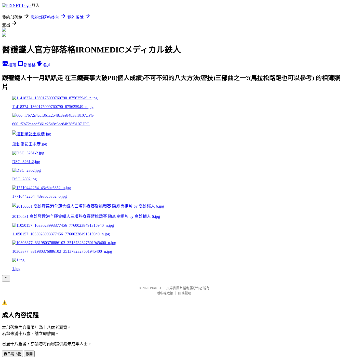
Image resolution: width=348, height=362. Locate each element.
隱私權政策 (165, 293)
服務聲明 (184, 293)
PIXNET (156, 288)
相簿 (12, 65)
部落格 (30, 65)
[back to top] (6, 278)
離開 (29, 354)
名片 (47, 65)
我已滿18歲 (12, 354)
